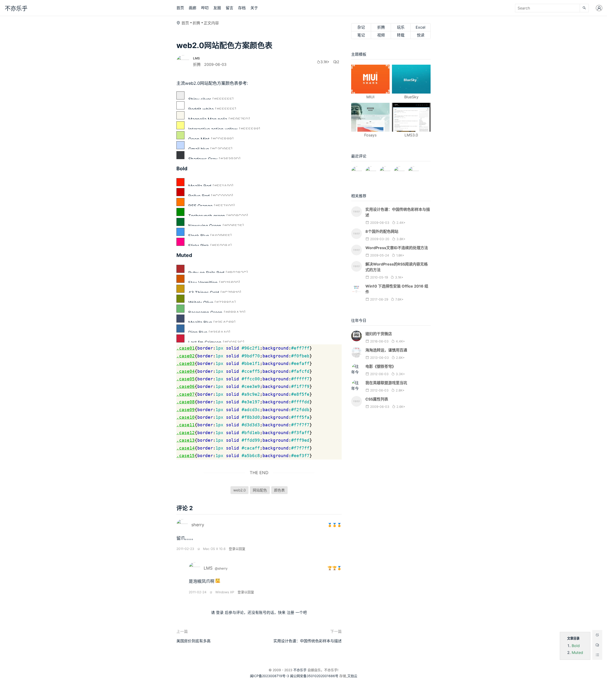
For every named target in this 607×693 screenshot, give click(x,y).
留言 (229, 7)
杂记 (361, 27)
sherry (197, 524)
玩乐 (401, 27)
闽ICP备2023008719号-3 (269, 676)
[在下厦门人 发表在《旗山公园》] (370, 169)
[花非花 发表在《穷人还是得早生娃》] (385, 169)
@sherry (221, 568)
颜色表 (279, 490)
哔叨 (205, 7)
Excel (420, 27)
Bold (576, 645)
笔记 (361, 35)
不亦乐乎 (16, 8)
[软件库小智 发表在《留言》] (413, 169)
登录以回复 (237, 549)
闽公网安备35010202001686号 (314, 676)
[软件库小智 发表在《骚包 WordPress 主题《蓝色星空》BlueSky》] (399, 169)
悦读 (420, 35)
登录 (220, 612)
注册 (290, 612)
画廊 (192, 7)
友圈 (217, 7)
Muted (577, 652)
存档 (242, 7)
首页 (180, 7)
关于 (254, 7)
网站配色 (260, 490)
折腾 (196, 23)
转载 (401, 35)
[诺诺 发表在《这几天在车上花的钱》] (356, 169)
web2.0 (239, 490)
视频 (381, 35)
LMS (208, 568)
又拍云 (352, 676)
